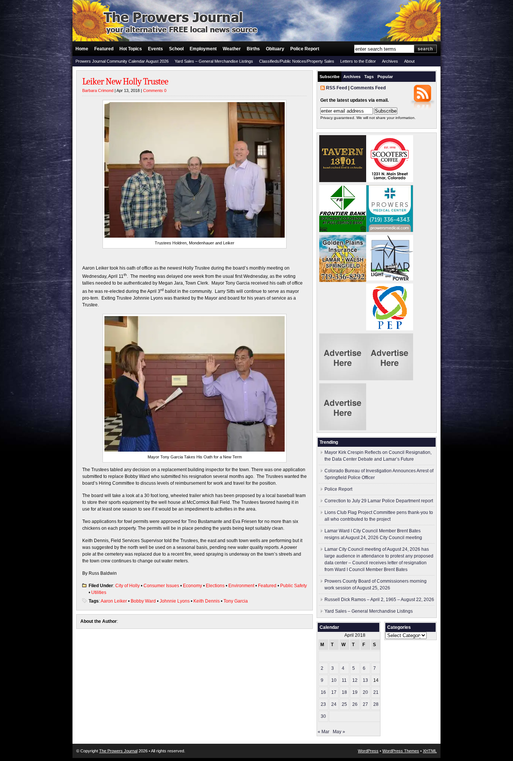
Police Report (304, 48)
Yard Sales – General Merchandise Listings (214, 61)
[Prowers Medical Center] (389, 230)
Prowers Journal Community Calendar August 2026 (122, 61)
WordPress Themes (400, 751)
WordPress (368, 751)
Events (155, 48)
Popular (385, 76)
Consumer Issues (161, 585)
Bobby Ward (143, 601)
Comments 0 (154, 90)
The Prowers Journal (118, 751)
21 (376, 692)
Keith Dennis (206, 601)
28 (376, 704)
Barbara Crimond (97, 90)
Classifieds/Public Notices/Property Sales (296, 61)
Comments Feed (368, 87)
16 (323, 692)
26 (355, 704)
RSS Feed (336, 87)
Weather (232, 48)
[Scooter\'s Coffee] (389, 180)
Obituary (275, 48)
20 (365, 692)
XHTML (430, 751)
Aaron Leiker (114, 601)
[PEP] (389, 329)
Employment (203, 48)
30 (323, 716)
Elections (215, 585)
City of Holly (127, 585)
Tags (369, 76)
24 (333, 704)
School (176, 48)
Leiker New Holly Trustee (125, 81)
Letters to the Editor (358, 61)
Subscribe (329, 76)
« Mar (323, 731)
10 (333, 680)
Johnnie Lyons (175, 601)
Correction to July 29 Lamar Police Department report (378, 500)
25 (344, 704)
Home (81, 48)
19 (355, 692)
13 (365, 680)
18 (344, 692)
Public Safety (293, 585)
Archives (390, 61)
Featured (103, 48)
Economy (192, 585)
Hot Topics (130, 48)
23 (323, 704)
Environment (241, 585)
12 (355, 680)
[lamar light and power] (389, 279)
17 (333, 692)
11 (344, 680)
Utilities (98, 592)
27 (365, 704)
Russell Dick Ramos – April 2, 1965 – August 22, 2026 (379, 599)
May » (339, 731)
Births (253, 48)
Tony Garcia (235, 601)
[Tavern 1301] (342, 180)
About (409, 61)
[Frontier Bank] (342, 230)
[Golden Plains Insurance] (342, 280)
